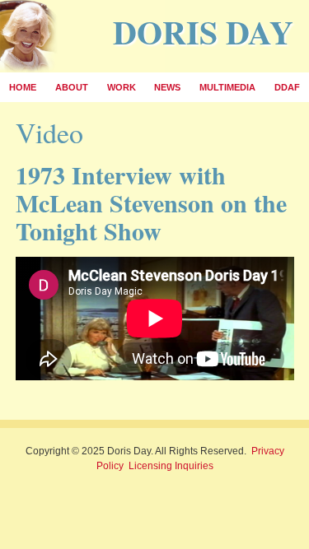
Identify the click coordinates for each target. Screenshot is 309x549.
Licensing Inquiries (171, 466)
